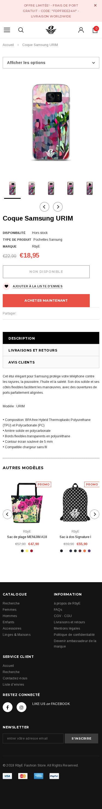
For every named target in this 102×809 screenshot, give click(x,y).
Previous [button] (44, 207)
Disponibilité (14, 232)
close (95, 5)
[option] (51, 122)
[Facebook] (8, 707)
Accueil (8, 45)
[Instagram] (21, 707)
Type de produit (17, 239)
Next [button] (58, 207)
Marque (10, 246)
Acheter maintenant (46, 300)
